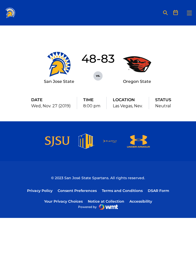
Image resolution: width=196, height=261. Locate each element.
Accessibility (140, 201)
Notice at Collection (106, 201)
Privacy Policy (40, 190)
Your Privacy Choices (63, 201)
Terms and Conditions (122, 190)
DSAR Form (158, 190)
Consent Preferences (77, 190)
